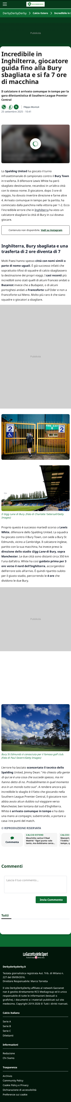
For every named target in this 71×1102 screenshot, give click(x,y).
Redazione (9, 1053)
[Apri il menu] (5, 4)
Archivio (7, 1076)
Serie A (7, 1021)
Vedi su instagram (51, 230)
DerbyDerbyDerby (15, 13)
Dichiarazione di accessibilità (19, 1089)
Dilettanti (8, 1035)
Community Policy (13, 1080)
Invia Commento (51, 900)
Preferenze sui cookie (15, 1094)
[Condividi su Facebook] (10, 107)
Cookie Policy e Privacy (15, 1085)
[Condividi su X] (16, 107)
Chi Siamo (8, 1058)
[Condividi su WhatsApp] (3, 107)
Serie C (7, 1030)
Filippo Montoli (31, 107)
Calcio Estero (40, 13)
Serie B (7, 1026)
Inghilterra (42, 210)
